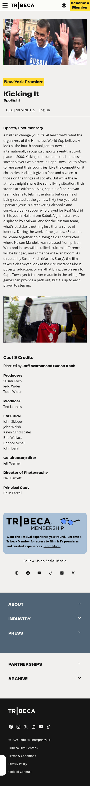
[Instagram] (17, 573)
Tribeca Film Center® (23, 748)
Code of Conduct (20, 772)
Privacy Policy (17, 764)
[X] (73, 573)
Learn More (52, 546)
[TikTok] (50, 573)
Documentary (30, 128)
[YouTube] (39, 573)
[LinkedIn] (62, 573)
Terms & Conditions (22, 756)
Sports (9, 128)
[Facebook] (28, 573)
